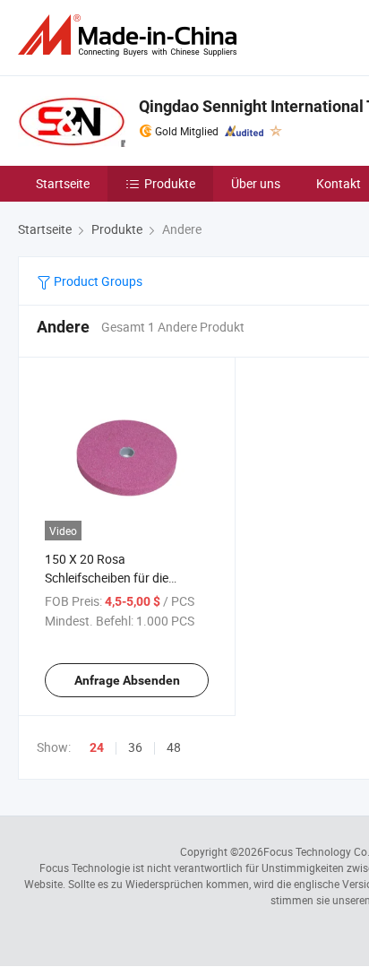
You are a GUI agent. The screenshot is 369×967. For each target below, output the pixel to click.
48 (174, 746)
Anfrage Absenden (127, 680)
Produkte (169, 183)
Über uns (255, 183)
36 (135, 746)
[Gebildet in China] (131, 35)
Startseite (63, 183)
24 (97, 747)
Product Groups (96, 280)
